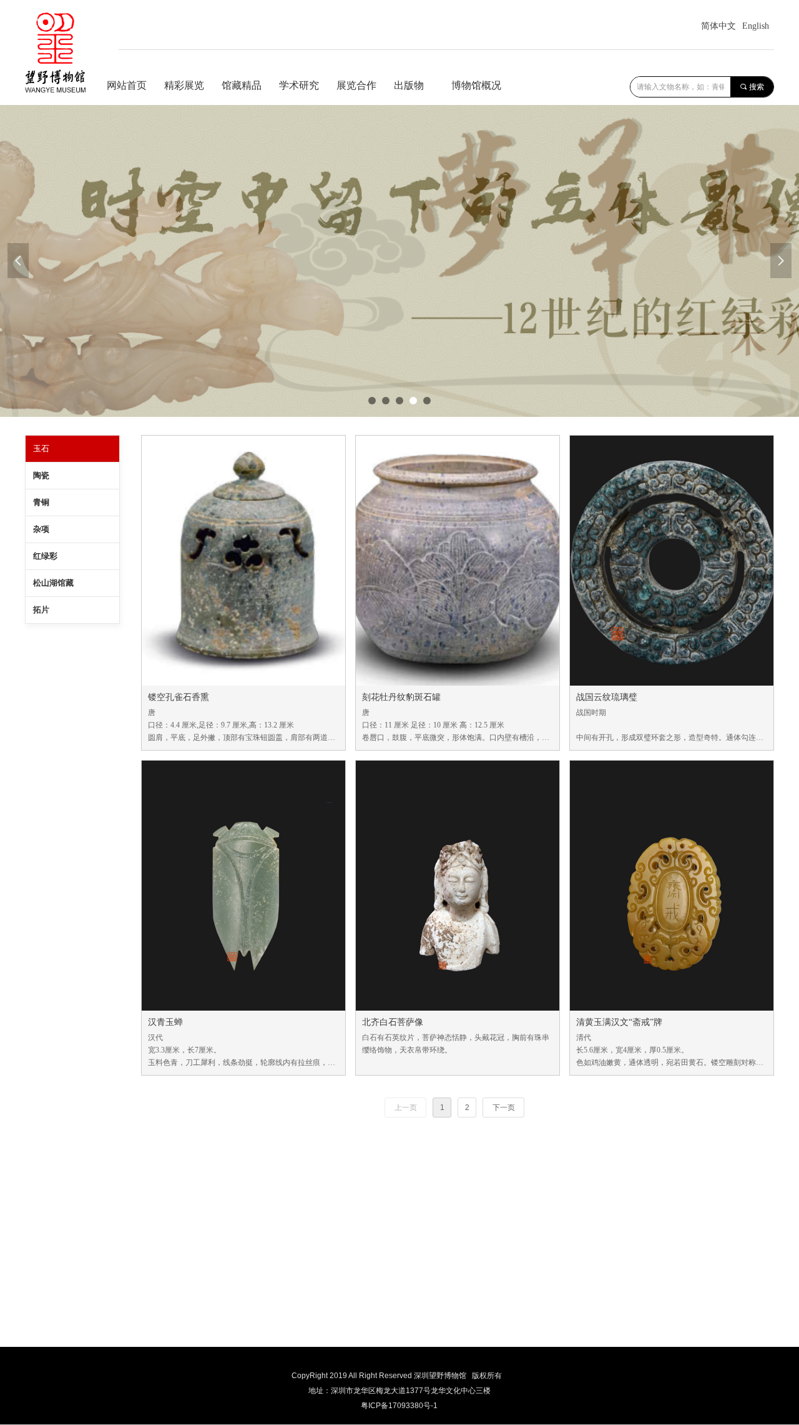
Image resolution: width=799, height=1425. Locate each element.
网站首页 (127, 85)
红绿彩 (45, 556)
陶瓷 (41, 475)
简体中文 (718, 26)
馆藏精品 (242, 85)
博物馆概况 (476, 85)
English (755, 26)
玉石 (41, 448)
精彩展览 (184, 85)
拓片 (41, 609)
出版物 (409, 85)
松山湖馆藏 (53, 583)
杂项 (41, 529)
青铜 (41, 502)
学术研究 (299, 85)
